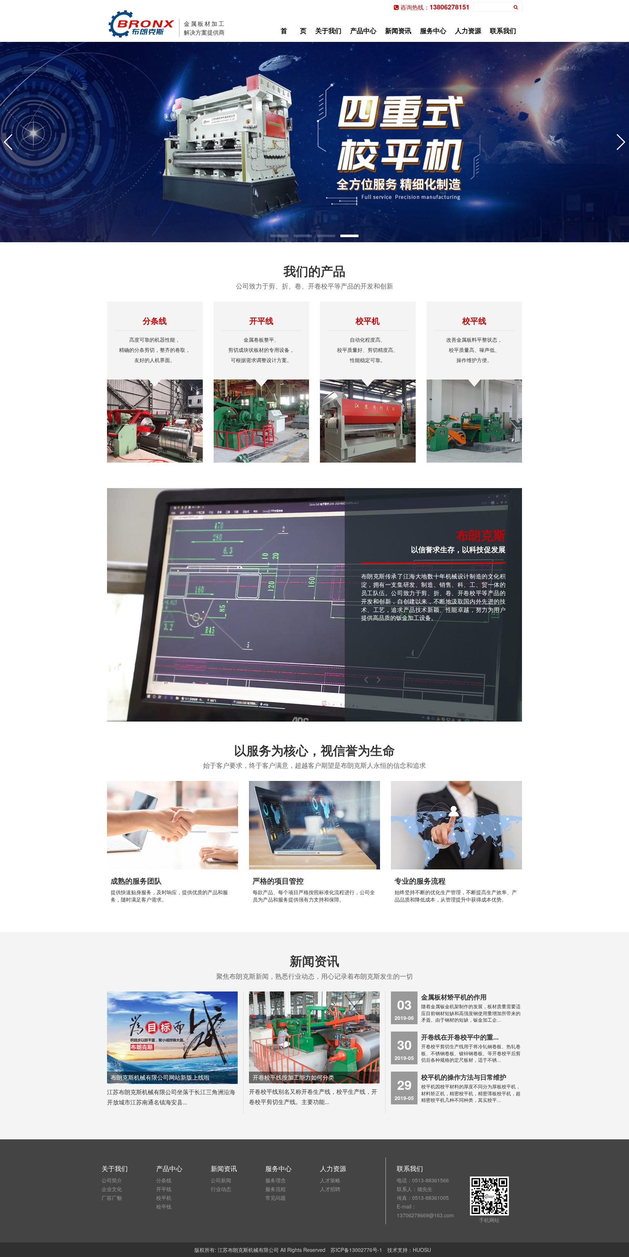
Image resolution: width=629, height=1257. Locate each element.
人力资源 (468, 30)
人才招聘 (330, 1189)
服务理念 (275, 1180)
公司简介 (112, 1180)
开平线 (163, 1189)
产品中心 (363, 30)
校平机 (163, 1197)
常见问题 (275, 1197)
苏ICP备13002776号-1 (356, 1249)
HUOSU (422, 1249)
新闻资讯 (398, 30)
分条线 (163, 1180)
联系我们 (503, 30)
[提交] (516, 7)
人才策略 (330, 1180)
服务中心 (433, 30)
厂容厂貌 (112, 1197)
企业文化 (112, 1189)
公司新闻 (221, 1180)
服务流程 (275, 1189)
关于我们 (328, 30)
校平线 (163, 1206)
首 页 (293, 30)
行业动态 (221, 1189)
